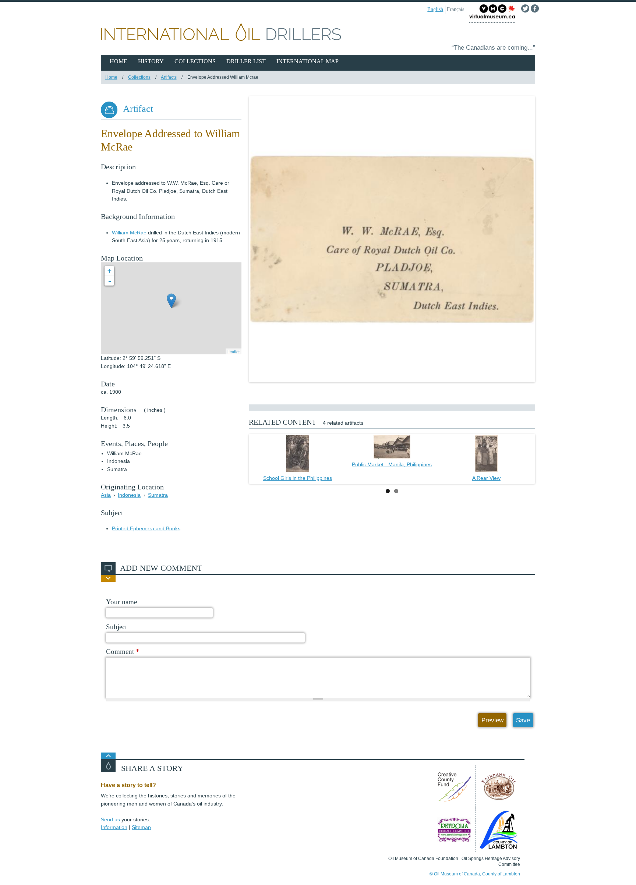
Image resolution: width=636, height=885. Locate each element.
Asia (106, 495)
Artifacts (169, 77)
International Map (307, 61)
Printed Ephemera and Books (146, 528)
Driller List (246, 61)
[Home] (318, 33)
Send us (110, 819)
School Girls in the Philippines (297, 478)
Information (114, 827)
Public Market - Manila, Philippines (392, 464)
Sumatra (158, 495)
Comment (122, 651)
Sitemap (141, 827)
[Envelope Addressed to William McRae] (392, 239)
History (151, 61)
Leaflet (233, 351)
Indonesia (129, 495)
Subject (116, 627)
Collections (195, 61)
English (435, 9)
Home (118, 61)
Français (455, 9)
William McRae (129, 233)
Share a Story (152, 768)
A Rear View (486, 478)
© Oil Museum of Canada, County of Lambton (475, 874)
